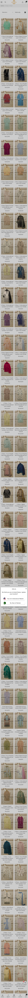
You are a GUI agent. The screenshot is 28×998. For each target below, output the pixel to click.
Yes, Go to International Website (15, 598)
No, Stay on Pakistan (15, 603)
